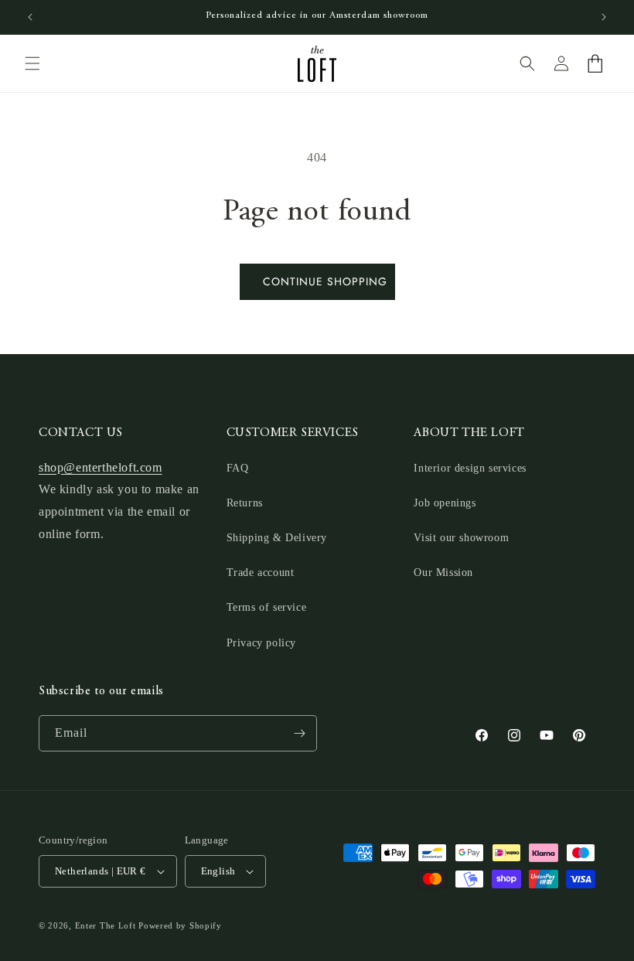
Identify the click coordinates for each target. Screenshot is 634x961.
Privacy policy (261, 643)
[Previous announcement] (30, 17)
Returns (245, 503)
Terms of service (267, 607)
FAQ (238, 468)
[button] (32, 63)
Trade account (261, 572)
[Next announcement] (604, 17)
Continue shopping (325, 281)
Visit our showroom (461, 538)
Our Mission (443, 572)
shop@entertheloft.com (100, 467)
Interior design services (470, 468)
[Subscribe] (299, 733)
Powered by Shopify (180, 925)
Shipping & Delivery (277, 538)
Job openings (445, 503)
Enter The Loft (105, 925)
